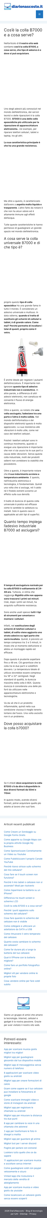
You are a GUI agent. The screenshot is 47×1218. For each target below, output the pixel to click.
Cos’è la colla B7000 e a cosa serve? (23, 906)
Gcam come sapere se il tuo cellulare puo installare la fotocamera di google (23, 1092)
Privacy (33, 1214)
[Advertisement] (23, 82)
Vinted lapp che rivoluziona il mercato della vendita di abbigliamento (19, 1179)
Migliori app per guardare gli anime (22, 1139)
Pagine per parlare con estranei (20, 1148)
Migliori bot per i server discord (20, 1143)
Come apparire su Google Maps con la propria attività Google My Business (22, 843)
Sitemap (24, 1214)
